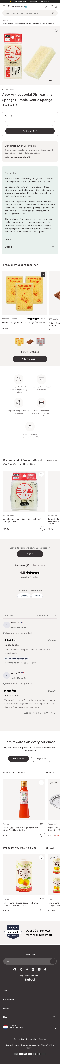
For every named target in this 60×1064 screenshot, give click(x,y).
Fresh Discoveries (14, 772)
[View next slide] (55, 80)
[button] (9, 105)
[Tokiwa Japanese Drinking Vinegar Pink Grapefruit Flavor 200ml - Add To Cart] (42, 835)
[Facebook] (14, 969)
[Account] (46, 6)
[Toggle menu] (4, 6)
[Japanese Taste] (17, 6)
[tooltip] (16, 658)
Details (8, 246)
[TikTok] (45, 969)
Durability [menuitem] (24, 595)
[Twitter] (20, 969)
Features (9, 239)
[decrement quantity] (9, 123)
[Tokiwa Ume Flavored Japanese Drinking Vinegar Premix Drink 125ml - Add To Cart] (42, 910)
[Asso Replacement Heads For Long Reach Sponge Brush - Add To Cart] (42, 528)
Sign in (30, 553)
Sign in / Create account (17, 156)
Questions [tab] (38, 566)
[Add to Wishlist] (56, 31)
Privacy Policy (31, 1039)
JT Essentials (8, 89)
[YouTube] (39, 969)
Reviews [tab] (22, 566)
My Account (9, 999)
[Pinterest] (33, 969)
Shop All (50, 460)
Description (11, 173)
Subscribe (53, 961)
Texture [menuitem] (37, 595)
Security (42, 1039)
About (6, 1008)
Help (5, 1017)
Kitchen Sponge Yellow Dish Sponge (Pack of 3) (23, 322)
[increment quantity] (50, 123)
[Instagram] (27, 969)
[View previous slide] (46, 80)
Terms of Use (19, 1039)
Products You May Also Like (19, 847)
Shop (5, 990)
